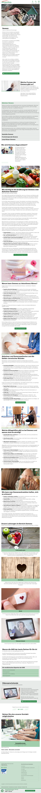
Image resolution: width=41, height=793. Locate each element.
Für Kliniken (23, 766)
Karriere (22, 777)
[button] (2, 791)
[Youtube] (19, 709)
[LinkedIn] (18, 709)
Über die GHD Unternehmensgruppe (27, 775)
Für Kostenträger (24, 773)
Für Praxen (23, 769)
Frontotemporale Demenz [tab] (10, 137)
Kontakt (22, 778)
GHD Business (23, 780)
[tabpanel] (20, 118)
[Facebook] (21, 709)
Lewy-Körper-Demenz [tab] (8, 139)
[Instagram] (22, 709)
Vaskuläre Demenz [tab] (7, 134)
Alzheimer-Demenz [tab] (8, 103)
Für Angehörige (23, 770)
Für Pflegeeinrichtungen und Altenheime (28, 767)
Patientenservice (24, 772)
